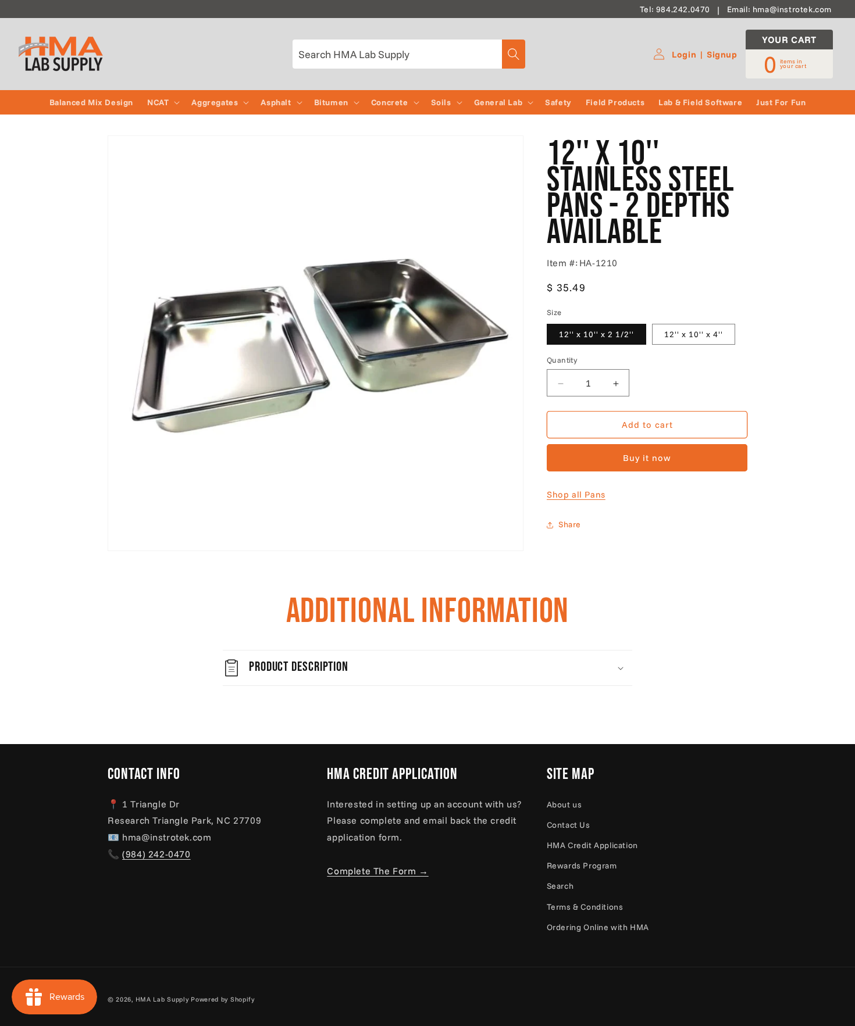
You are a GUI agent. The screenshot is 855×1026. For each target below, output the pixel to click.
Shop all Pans (576, 495)
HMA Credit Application (592, 845)
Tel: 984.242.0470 (675, 9)
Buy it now (647, 458)
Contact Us (568, 825)
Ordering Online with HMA (598, 927)
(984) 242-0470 (156, 854)
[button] (162, 102)
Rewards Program (582, 865)
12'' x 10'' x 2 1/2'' (596, 335)
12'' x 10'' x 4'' (693, 335)
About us (564, 804)
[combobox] (409, 54)
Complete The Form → (377, 871)
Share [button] (569, 524)
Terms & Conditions (585, 907)
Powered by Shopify (223, 999)
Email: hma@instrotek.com (779, 9)
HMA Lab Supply (162, 999)
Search (560, 886)
